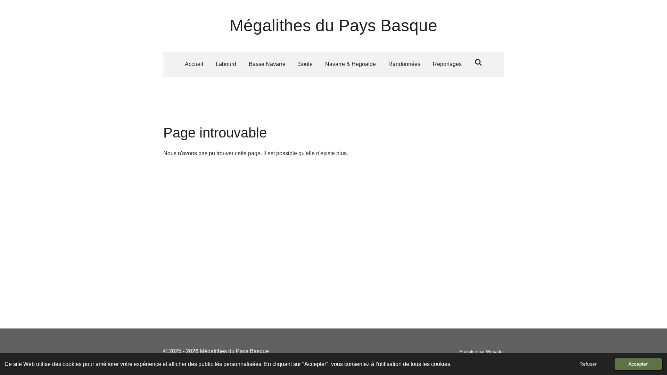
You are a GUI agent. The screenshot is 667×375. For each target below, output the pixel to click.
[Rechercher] (478, 62)
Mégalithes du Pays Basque (333, 25)
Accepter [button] (638, 364)
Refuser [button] (588, 364)
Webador (495, 351)
